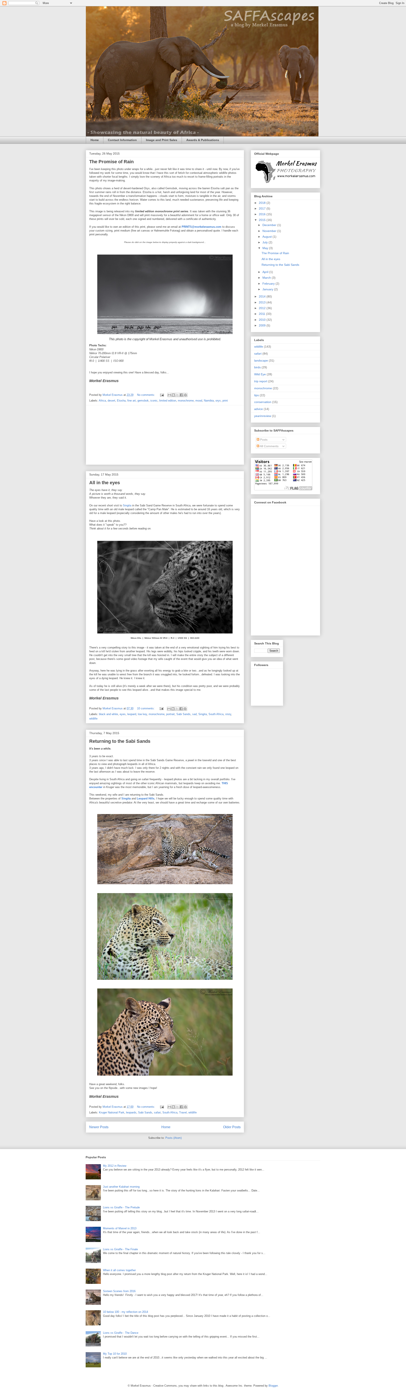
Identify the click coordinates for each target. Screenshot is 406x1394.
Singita (127, 505)
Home (95, 140)
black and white (108, 714)
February (269, 283)
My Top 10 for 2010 (115, 1353)
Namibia (209, 400)
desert (111, 400)
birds (257, 367)
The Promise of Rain (111, 161)
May (265, 248)
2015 (262, 220)
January (268, 289)
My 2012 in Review (114, 1165)
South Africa (216, 714)
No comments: (146, 394)
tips (256, 395)
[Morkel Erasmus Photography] (286, 183)
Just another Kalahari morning (121, 1186)
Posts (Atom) (173, 1137)
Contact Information (122, 140)
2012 (262, 308)
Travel (183, 1112)
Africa (102, 400)
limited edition (167, 400)
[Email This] (169, 395)
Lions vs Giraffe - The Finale (120, 1249)
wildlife (93, 718)
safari (157, 1112)
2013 (262, 302)
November (269, 231)
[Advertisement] (165, 434)
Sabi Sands (183, 714)
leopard (131, 714)
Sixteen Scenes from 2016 (119, 1291)
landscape (261, 360)
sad (194, 714)
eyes (123, 714)
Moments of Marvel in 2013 (119, 1228)
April (265, 272)
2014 (262, 296)
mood (198, 400)
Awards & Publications (202, 140)
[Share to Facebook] (181, 395)
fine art (131, 400)
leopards (131, 1112)
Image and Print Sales (161, 140)
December (269, 225)
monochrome (186, 400)
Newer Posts (98, 1127)
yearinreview (262, 416)
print (225, 400)
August (267, 236)
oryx (218, 400)
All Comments (268, 446)
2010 (262, 319)
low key (142, 714)
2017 (262, 208)
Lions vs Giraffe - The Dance (120, 1332)
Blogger (273, 1385)
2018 (262, 202)
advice (258, 409)
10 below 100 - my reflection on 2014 (125, 1311)
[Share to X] (177, 395)
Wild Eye (260, 374)
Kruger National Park (111, 1112)
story (228, 714)
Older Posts (232, 1127)
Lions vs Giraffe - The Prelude (121, 1207)
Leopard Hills (145, 798)
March (267, 277)
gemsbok (143, 400)
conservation (262, 402)
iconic (154, 400)
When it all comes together (119, 1270)
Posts (263, 439)
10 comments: (146, 708)
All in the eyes (104, 482)
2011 (262, 313)
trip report (260, 381)
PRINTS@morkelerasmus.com (201, 226)
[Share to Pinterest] (185, 395)
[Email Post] (162, 394)
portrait (170, 714)
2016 (262, 214)
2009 (262, 325)
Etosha (121, 400)
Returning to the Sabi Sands (119, 741)
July (265, 242)
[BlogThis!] (173, 395)
